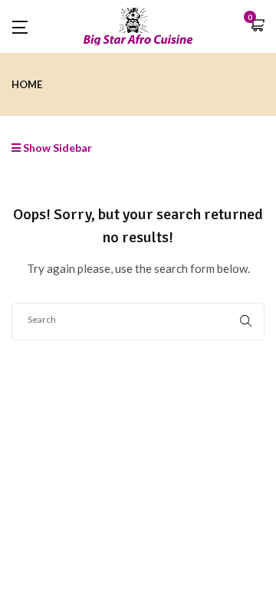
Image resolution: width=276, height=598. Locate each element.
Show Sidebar (56, 147)
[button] (256, 26)
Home (27, 84)
